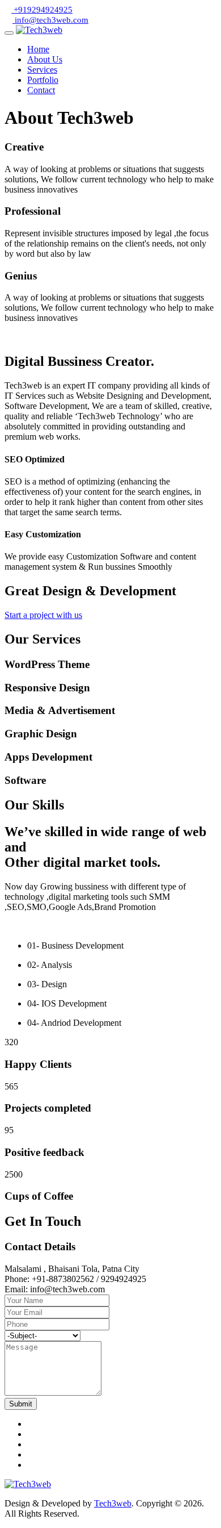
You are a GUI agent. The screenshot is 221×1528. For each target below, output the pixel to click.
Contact (41, 90)
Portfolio (42, 80)
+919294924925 (42, 9)
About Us (44, 59)
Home (38, 49)
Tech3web (112, 1503)
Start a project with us (43, 615)
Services (42, 69)
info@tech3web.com (50, 19)
